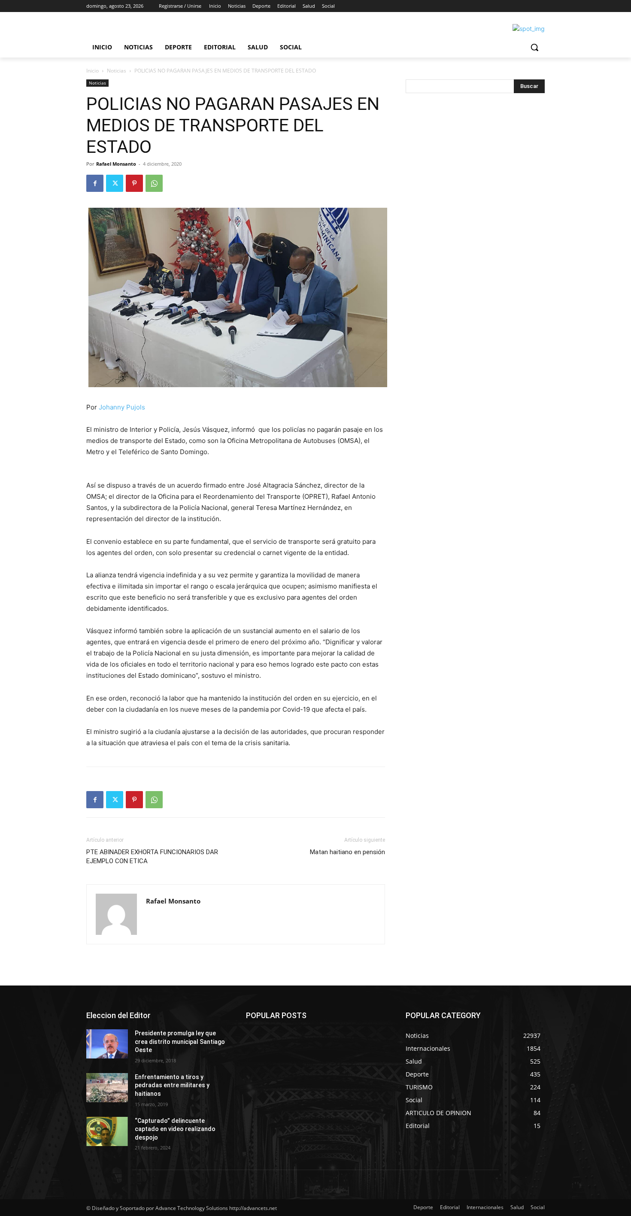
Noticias (116, 70)
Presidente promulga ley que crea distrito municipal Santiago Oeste (180, 1041)
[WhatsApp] (154, 183)
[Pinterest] (134, 183)
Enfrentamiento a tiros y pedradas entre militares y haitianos (172, 1085)
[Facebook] (94, 183)
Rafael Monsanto (116, 164)
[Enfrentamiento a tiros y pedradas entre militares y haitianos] (107, 1087)
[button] (534, 47)
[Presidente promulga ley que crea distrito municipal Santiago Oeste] (107, 1043)
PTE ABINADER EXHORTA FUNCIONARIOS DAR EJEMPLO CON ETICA (152, 856)
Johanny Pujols (122, 407)
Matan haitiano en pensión (347, 852)
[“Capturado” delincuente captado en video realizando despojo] (107, 1131)
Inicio (92, 70)
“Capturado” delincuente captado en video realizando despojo (175, 1129)
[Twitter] (114, 183)
